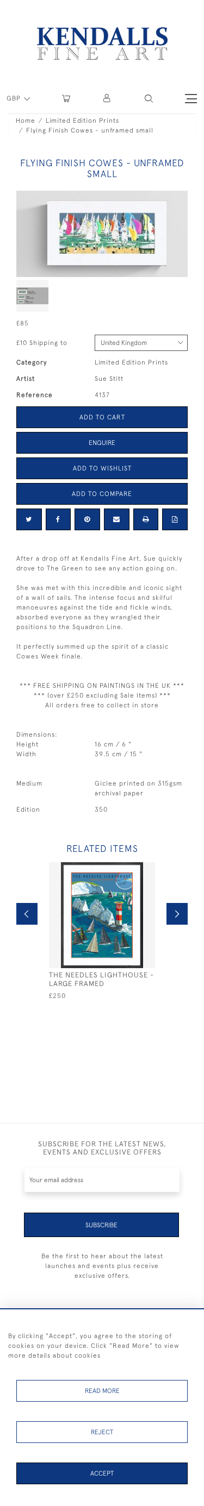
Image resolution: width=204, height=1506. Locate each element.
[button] (148, 98)
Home (25, 120)
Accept (102, 1473)
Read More (102, 1391)
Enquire (102, 443)
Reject (102, 1432)
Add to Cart (102, 417)
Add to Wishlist (102, 468)
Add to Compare (102, 494)
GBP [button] (15, 98)
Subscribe (101, 1225)
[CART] (66, 98)
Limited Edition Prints (82, 120)
